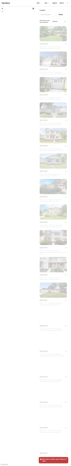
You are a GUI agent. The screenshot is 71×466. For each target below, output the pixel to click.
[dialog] (53, 460)
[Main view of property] (53, 33)
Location (42, 10)
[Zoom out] (2, 11)
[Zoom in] (2, 8)
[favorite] (66, 44)
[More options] (67, 3)
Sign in (62, 3)
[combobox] (59, 21)
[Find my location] (33, 8)
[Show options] (65, 21)
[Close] (67, 458)
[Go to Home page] (6, 3)
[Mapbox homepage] (4, 464)
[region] (18, 236)
